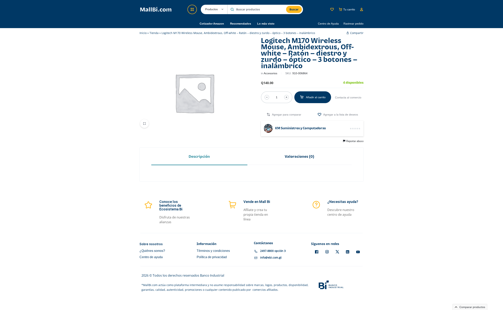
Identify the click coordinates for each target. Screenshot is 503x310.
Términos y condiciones (213, 250)
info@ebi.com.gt (271, 258)
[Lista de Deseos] (332, 9)
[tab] (199, 156)
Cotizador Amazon (212, 23)
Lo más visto (265, 23)
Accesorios (270, 73)
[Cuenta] (361, 9)
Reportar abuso (354, 141)
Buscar (293, 9)
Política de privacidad (212, 257)
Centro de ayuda (151, 257)
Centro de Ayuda (328, 23)
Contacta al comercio (348, 97)
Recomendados (240, 23)
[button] (283, 115)
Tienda (154, 33)
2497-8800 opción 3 (273, 251)
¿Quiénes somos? (152, 250)
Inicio (143, 33)
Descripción (199, 156)
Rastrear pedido (353, 23)
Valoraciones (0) (299, 156)
